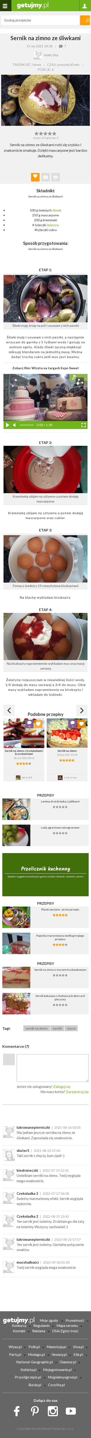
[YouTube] (72, 1410)
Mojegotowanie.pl (57, 1370)
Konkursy (19, 1325)
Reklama (38, 1331)
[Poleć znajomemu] (45, 177)
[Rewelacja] (54, 133)
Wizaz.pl (15, 1347)
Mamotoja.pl (56, 1347)
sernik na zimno (36, 1028)
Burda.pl (34, 1385)
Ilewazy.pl (59, 1354)
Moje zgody (49, 1320)
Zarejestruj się (77, 1092)
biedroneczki (27, 1170)
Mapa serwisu (67, 1325)
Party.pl (15, 1354)
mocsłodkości (28, 1262)
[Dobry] (45, 133)
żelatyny (53, 225)
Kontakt (19, 1331)
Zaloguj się (61, 1086)
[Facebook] (18, 1410)
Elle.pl (78, 1354)
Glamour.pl (68, 1362)
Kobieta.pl (28, 1370)
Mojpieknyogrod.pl (62, 1377)
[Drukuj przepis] (55, 177)
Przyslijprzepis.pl (28, 1377)
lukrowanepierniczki (33, 1127)
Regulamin (41, 1325)
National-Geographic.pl (34, 1362)
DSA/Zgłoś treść (65, 1331)
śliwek (56, 210)
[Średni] (41, 133)
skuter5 (23, 1150)
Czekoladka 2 (27, 1193)
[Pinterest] (36, 1410)
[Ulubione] (38, 724)
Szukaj (85, 20)
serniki (57, 1028)
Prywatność (75, 1320)
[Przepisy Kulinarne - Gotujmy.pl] (32, 5)
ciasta (71, 1028)
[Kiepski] (36, 133)
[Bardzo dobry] (50, 133)
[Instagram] (54, 1410)
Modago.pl (36, 1354)
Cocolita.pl (56, 1385)
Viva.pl (78, 1347)
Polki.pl (34, 1347)
